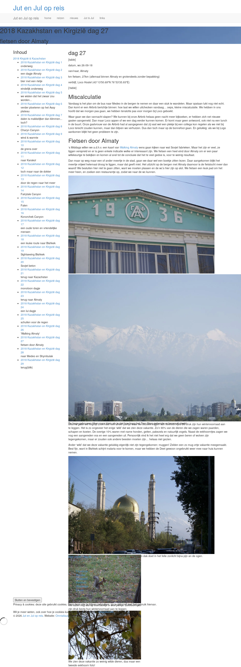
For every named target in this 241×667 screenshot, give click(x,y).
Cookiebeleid (106, 612)
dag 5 (41, 92)
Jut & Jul (89, 18)
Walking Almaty (129, 147)
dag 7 (41, 115)
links (102, 18)
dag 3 (41, 77)
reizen (60, 18)
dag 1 (41, 62)
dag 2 (41, 70)
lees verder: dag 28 (80, 557)
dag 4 (41, 85)
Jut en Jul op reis (38, 7)
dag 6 (41, 103)
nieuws (74, 18)
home (47, 18)
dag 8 (41, 126)
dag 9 (41, 134)
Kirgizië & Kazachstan (29, 58)
